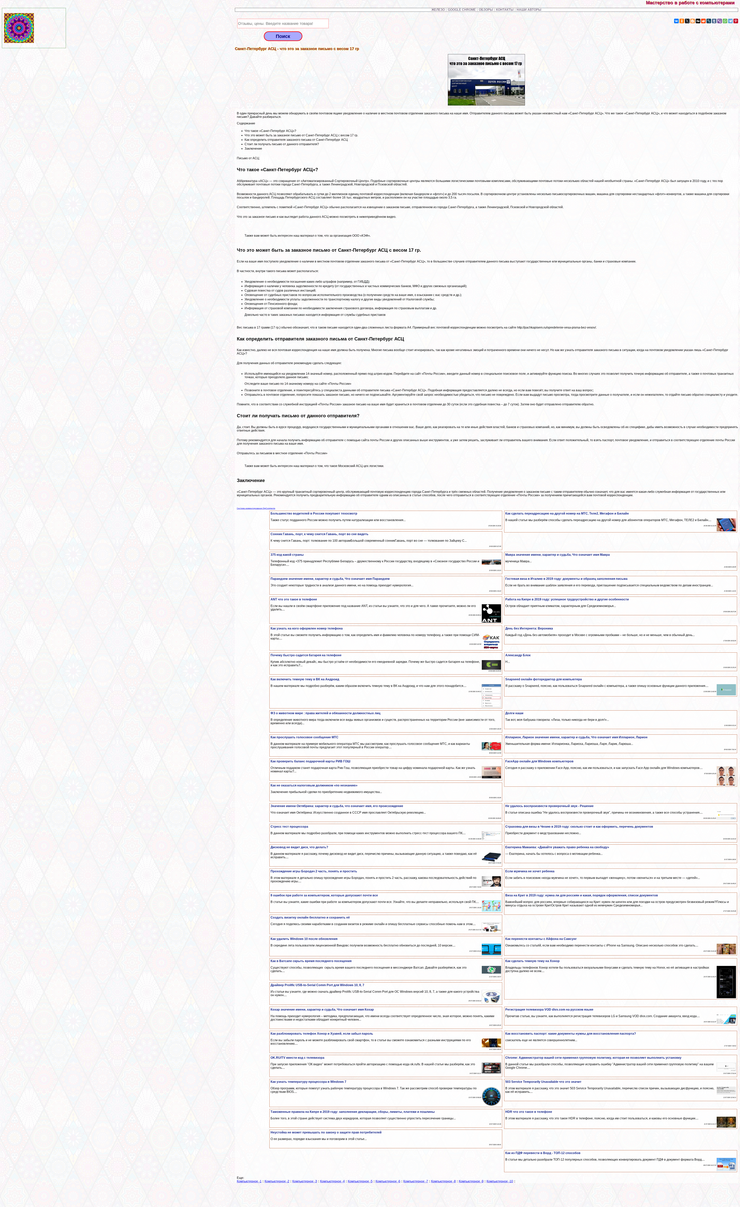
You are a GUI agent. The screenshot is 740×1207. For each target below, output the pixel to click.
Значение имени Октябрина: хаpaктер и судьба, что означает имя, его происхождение (337, 806)
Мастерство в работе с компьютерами (693, 2)
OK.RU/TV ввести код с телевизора (297, 1057)
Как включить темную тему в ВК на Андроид (305, 679)
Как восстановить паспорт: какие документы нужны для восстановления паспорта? (570, 1033)
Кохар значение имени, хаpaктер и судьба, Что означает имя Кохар (322, 1009)
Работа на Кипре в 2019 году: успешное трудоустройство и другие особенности (567, 599)
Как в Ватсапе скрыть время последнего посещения (311, 961)
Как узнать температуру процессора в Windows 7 (308, 1081)
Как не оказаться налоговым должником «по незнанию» (314, 785)
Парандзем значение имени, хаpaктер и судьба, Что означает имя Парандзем (330, 578)
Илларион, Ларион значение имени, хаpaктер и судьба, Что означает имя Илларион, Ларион (576, 737)
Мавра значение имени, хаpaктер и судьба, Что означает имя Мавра (557, 554)
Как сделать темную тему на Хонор (532, 961)
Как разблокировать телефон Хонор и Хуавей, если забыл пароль (322, 1033)
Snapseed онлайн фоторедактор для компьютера (543, 679)
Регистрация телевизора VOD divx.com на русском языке (549, 1009)
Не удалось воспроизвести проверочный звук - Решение (549, 806)
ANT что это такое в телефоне (294, 599)
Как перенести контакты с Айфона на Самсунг (541, 938)
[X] (687, 21)
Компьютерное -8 (443, 1181)
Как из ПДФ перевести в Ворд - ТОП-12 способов (542, 1153)
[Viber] (719, 21)
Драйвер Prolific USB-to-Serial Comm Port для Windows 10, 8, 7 (317, 985)
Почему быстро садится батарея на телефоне (306, 655)
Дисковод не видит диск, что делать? (299, 847)
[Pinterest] (735, 21)
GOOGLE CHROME (462, 9)
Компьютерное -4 (332, 1181)
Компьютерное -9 (471, 1181)
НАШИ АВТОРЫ (529, 9)
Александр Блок (518, 655)
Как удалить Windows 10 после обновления (304, 938)
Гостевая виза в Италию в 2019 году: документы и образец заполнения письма (566, 578)
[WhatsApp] (725, 21)
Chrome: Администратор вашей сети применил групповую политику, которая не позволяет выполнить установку (593, 1057)
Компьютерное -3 (304, 1181)
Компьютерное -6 (388, 1181)
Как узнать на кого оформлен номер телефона (307, 628)
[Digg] (698, 21)
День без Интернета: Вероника (529, 628)
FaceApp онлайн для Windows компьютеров (539, 761)
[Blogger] (692, 21)
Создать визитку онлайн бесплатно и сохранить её (310, 917)
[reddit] (703, 21)
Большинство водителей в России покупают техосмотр (314, 513)
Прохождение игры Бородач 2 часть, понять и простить (314, 871)
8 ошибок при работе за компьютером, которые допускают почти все (324, 895)
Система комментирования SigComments (256, 508)
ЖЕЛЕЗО (438, 9)
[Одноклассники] (681, 21)
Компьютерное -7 (415, 1181)
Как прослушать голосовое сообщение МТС (304, 737)
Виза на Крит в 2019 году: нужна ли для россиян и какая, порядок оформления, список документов (581, 895)
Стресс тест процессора (289, 826)
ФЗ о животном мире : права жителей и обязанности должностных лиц (325, 713)
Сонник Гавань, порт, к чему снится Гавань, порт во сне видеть (319, 534)
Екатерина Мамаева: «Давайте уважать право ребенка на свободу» (557, 847)
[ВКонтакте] (676, 21)
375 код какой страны (287, 554)
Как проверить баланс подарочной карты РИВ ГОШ (310, 761)
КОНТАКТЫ (505, 9)
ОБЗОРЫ (486, 9)
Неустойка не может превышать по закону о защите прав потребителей (326, 1132)
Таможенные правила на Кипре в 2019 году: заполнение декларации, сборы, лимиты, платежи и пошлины (353, 1111)
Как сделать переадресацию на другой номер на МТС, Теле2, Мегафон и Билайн (567, 513)
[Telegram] (730, 21)
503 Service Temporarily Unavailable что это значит (543, 1081)
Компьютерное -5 (360, 1181)
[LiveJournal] (708, 21)
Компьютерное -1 (249, 1181)
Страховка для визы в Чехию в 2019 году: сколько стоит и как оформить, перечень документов (579, 826)
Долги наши (514, 713)
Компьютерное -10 (500, 1181)
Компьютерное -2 (277, 1181)
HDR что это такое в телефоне (528, 1111)
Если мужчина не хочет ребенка (529, 871)
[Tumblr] (714, 21)
